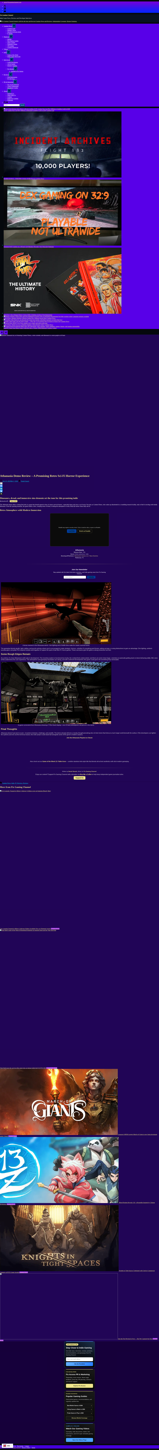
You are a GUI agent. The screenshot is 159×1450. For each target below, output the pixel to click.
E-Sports (9, 33)
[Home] (38, 21)
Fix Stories (10, 69)
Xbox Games (11, 42)
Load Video (72, 531)
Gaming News (8, 26)
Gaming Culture (52, 328)
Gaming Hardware (12, 47)
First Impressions (12, 77)
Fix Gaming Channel (6, 15)
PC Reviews (11, 79)
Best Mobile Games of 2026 (75, 1405)
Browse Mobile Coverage (79, 1418)
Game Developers (12, 62)
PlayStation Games (12, 41)
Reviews (6, 74)
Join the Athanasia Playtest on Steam (79, 738)
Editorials (10, 100)
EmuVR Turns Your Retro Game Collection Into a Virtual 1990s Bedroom (25, 328)
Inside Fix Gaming (12, 98)
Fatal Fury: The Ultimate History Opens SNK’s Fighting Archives (23, 315)
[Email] (79, 483)
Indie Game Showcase (13, 56)
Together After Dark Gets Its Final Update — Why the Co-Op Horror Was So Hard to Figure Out (32, 321)
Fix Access (20, 1446)
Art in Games (11, 64)
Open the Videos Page (79, 1440)
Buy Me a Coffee (86, 774)
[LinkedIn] (79, 488)
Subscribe (91, 577)
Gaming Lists (11, 28)
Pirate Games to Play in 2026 (75, 1413)
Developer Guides (12, 88)
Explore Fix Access (79, 1385)
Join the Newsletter (79, 1364)
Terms (33, 1447)
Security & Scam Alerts (14, 32)
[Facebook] (79, 486)
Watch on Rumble (84, 531)
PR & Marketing (8, 82)
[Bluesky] (79, 491)
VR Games (10, 46)
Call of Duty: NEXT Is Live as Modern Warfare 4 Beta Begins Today (24, 325)
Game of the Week (12, 55)
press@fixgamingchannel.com (12, 2)
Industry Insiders (12, 65)
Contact (9, 97)
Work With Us (11, 95)
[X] (79, 493)
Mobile (9, 39)
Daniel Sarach (25, 481)
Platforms (6, 37)
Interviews (7, 60)
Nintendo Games (12, 44)
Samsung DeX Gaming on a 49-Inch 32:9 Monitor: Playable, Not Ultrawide (26, 247)
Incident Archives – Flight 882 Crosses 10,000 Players (19, 178)
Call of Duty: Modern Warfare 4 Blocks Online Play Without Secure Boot (25, 318)
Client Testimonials (12, 86)
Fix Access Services (13, 84)
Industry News (11, 30)
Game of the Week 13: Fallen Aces (54, 761)
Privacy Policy (26, 1447)
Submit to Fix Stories (17, 71)
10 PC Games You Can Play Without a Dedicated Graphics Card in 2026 (25, 110)
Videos (6, 49)
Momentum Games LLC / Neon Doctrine (86, 556)
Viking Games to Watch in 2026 (76, 1409)
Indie (5, 52)
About (5, 91)
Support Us (10, 93)
